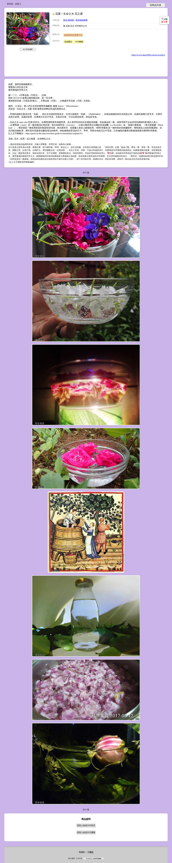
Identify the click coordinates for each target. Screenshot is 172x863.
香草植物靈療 (82, 20)
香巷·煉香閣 (68, 20)
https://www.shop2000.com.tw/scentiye (148, 55)
